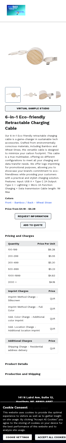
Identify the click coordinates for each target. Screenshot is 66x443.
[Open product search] (49, 11)
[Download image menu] (56, 33)
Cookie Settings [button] (17, 437)
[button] (33, 236)
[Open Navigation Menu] (56, 11)
